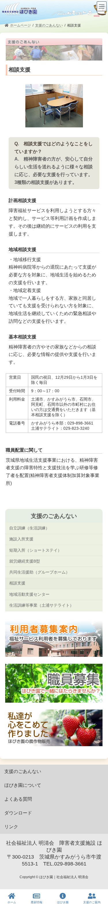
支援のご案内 (92, 902)
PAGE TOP (98, 880)
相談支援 (17, 583)
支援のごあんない (54, 516)
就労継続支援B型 (24, 561)
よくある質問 (18, 799)
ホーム (11, 902)
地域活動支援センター (29, 594)
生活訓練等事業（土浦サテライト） (41, 605)
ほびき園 (63, 902)
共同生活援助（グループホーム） (39, 572)
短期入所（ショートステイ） (35, 550)
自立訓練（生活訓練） (29, 528)
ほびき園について (22, 785)
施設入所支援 (21, 539)
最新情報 (36, 902)
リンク (11, 826)
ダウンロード (18, 812)
